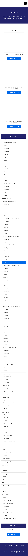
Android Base (7, 406)
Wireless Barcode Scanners (10, 201)
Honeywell (7, 151)
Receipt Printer (7, 376)
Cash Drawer (6, 397)
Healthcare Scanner (8, 503)
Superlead (6, 213)
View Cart (12, 534)
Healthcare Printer (7, 512)
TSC (5, 157)
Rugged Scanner (7, 288)
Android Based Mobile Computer (11, 306)
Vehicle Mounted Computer (10, 359)
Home (5, 545)
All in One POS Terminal (9, 403)
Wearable (5, 277)
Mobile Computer (6, 303)
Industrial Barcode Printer (9, 163)
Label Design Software (8, 462)
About (10, 545)
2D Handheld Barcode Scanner (11, 245)
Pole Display (6, 385)
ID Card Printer (6, 495)
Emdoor (6, 315)
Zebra (5, 160)
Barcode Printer (6, 140)
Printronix (6, 154)
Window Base (7, 408)
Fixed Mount (6, 297)
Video (6, 547)
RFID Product (5, 412)
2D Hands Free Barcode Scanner (11, 265)
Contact (22, 547)
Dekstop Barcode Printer (9, 142)
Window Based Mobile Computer (11, 365)
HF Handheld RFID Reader (10, 441)
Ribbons (5, 470)
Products (16, 545)
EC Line (6, 379)
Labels (4, 467)
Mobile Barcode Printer (9, 183)
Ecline (5, 400)
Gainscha (6, 148)
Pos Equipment (6, 374)
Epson (4, 491)
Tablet (4, 329)
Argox (5, 145)
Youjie (5, 242)
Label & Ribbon (6, 465)
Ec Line (6, 388)
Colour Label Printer (7, 486)
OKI (4, 488)
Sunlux (6, 210)
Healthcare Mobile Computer (10, 518)
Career (16, 547)
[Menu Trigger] (25, 3)
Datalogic (6, 204)
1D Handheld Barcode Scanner (11, 218)
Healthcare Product (7, 501)
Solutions (22, 545)
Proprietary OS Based (8, 324)
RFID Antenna (6, 458)
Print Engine (5, 474)
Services (11, 547)
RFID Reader (6, 450)
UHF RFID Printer (7, 423)
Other (3, 483)
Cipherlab (6, 221)
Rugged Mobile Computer (9, 347)
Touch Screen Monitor (8, 391)
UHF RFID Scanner (7, 435)
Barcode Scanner (6, 198)
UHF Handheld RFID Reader (10, 414)
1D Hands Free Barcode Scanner (11, 236)
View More (12, 58)
